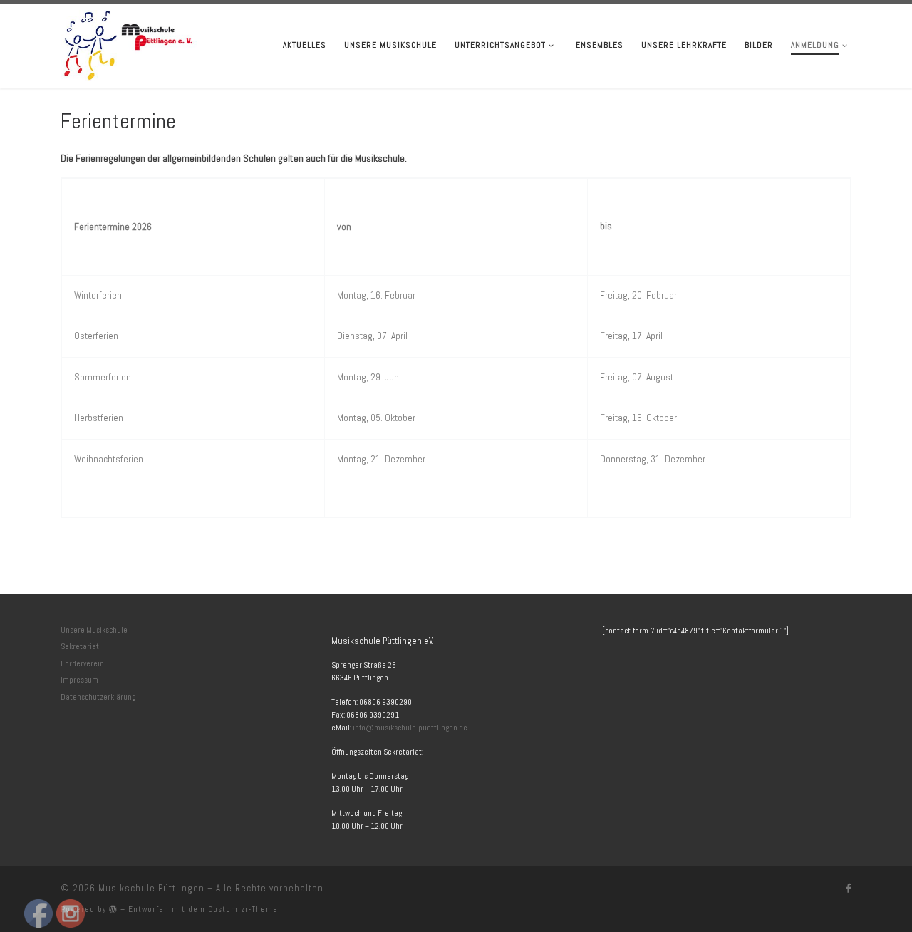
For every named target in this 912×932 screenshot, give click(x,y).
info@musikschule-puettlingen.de (410, 727)
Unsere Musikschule (94, 630)
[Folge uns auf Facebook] (848, 888)
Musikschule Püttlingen (151, 888)
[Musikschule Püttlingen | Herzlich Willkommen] (129, 43)
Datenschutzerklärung (98, 697)
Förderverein (82, 663)
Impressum (79, 680)
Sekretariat (80, 646)
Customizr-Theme (243, 909)
